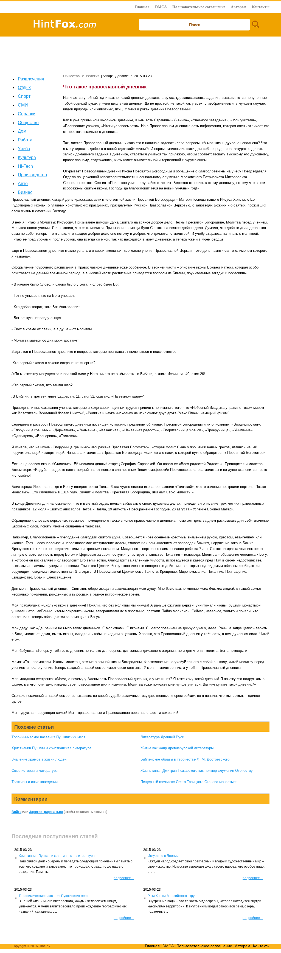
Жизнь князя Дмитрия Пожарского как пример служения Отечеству (196, 770)
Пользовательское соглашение (198, 7)
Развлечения (31, 79)
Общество (28, 122)
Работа (25, 140)
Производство (32, 174)
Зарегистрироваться (46, 812)
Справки (26, 113)
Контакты (260, 7)
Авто (23, 183)
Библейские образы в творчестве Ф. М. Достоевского (184, 759)
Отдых (24, 87)
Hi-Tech (25, 166)
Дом (22, 131)
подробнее (124, 878)
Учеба (24, 148)
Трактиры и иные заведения (35, 782)
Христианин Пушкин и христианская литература (51, 748)
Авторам (238, 7)
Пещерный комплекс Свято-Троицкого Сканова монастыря (188, 782)
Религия (92, 76)
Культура (27, 157)
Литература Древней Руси (162, 737)
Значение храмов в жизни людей (39, 759)
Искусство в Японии (163, 856)
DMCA (161, 7)
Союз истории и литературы (35, 770)
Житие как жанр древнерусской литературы (176, 748)
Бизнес (25, 192)
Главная (142, 7)
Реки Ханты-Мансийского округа (173, 896)
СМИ (23, 105)
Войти (16, 812)
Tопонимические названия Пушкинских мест (48, 737)
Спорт (24, 96)
